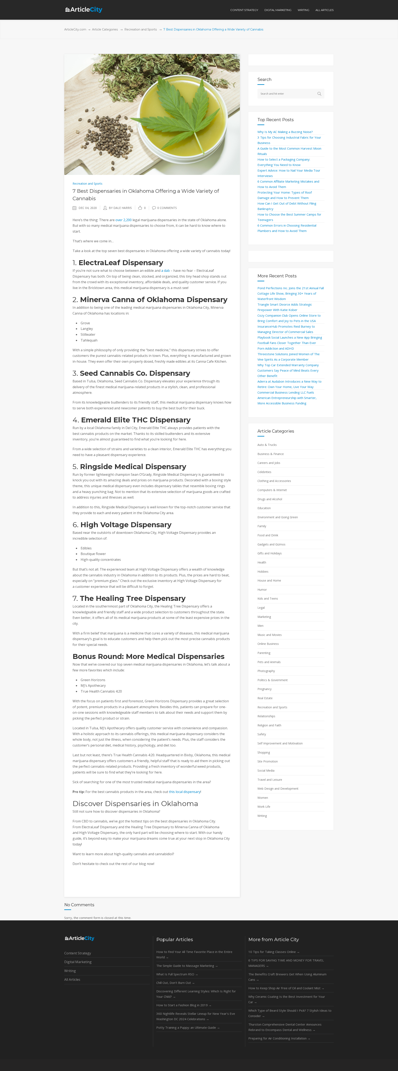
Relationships (266, 716)
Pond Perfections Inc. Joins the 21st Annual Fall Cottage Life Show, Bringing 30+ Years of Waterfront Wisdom (290, 293)
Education (264, 508)
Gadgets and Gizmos (271, 544)
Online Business (268, 644)
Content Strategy (77, 953)
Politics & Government (272, 680)
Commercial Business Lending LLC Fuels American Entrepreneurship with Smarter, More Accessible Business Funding (287, 397)
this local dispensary (184, 791)
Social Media (265, 770)
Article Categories (105, 29)
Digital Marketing (78, 962)
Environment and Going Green (277, 517)
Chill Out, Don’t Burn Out (175, 983)
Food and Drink (267, 535)
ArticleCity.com (75, 29)
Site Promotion (267, 761)
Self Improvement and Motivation (280, 743)
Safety (261, 734)
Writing (262, 816)
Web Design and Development (277, 788)
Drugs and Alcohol (269, 499)
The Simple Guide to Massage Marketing (187, 966)
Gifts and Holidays (269, 553)
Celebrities (264, 472)
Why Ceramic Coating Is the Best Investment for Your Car (286, 999)
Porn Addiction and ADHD (275, 348)
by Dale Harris (120, 208)
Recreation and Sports (140, 29)
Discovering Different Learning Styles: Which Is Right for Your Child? (196, 994)
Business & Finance (270, 454)
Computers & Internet (272, 490)
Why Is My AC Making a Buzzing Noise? (285, 132)
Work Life (263, 807)
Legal (261, 608)
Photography (266, 671)
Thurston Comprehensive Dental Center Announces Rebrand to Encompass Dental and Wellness (285, 1027)
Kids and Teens (267, 598)
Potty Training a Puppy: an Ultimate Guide (188, 1027)
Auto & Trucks (267, 445)
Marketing (264, 617)
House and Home (269, 580)
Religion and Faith (269, 725)
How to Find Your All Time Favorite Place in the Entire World (194, 954)
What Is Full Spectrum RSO (177, 974)
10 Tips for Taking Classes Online (274, 952)
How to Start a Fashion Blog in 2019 (184, 1005)
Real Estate (265, 698)
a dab (165, 270)
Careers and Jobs (268, 463)
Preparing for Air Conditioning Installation (279, 1038)
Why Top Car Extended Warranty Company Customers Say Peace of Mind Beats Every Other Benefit (288, 370)
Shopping (263, 752)
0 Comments (167, 208)
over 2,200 (123, 220)
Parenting (263, 653)
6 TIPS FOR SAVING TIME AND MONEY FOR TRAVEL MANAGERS (286, 963)
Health (261, 562)
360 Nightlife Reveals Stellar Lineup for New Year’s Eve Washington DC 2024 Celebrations (195, 1016)
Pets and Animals (269, 662)
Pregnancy (264, 689)
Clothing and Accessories (274, 481)
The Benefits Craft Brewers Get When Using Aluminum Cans (287, 977)
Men (260, 626)
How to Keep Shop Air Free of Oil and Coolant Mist (286, 988)
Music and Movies (269, 635)
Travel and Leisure (269, 780)
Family (261, 526)
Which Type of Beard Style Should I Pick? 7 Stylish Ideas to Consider (289, 1013)
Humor (262, 590)
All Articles (72, 979)
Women (262, 798)
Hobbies (262, 571)
